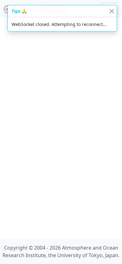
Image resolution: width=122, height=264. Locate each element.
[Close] (111, 11)
